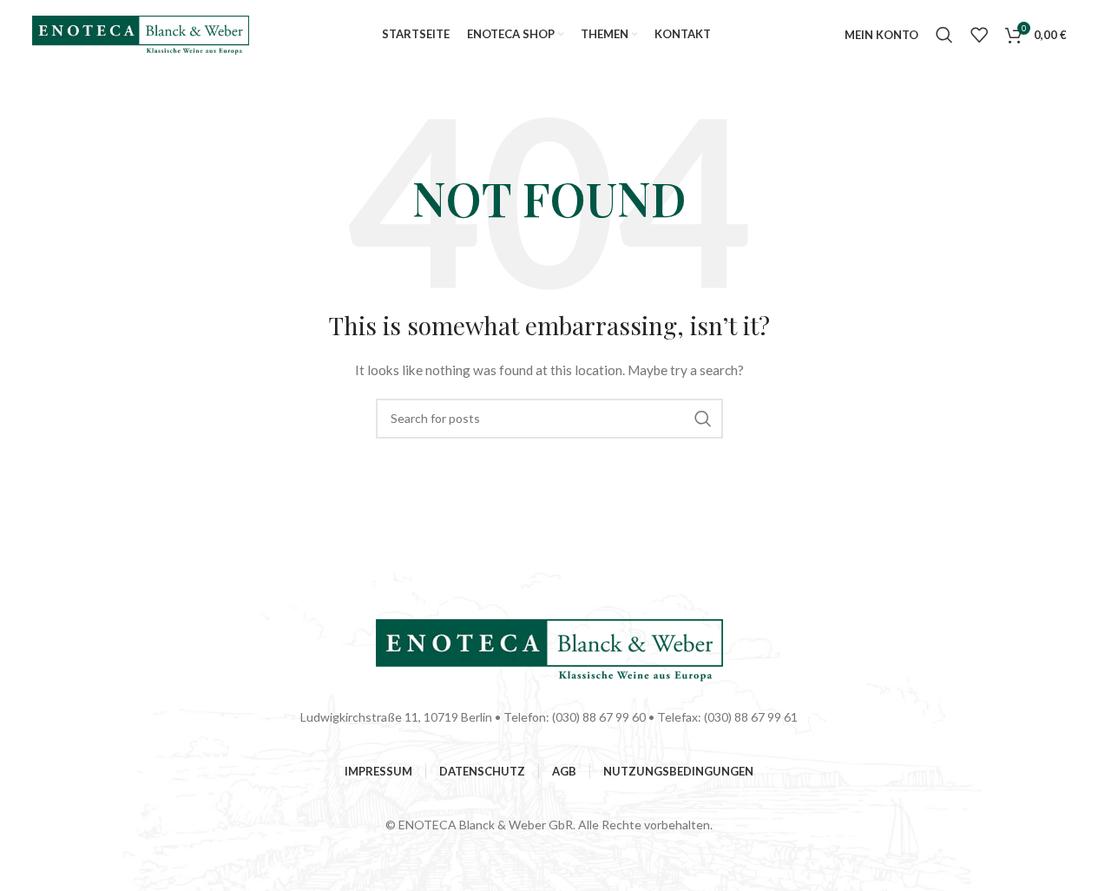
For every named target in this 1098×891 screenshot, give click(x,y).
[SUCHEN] (703, 419)
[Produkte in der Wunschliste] (979, 34)
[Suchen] (944, 34)
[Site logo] (140, 33)
